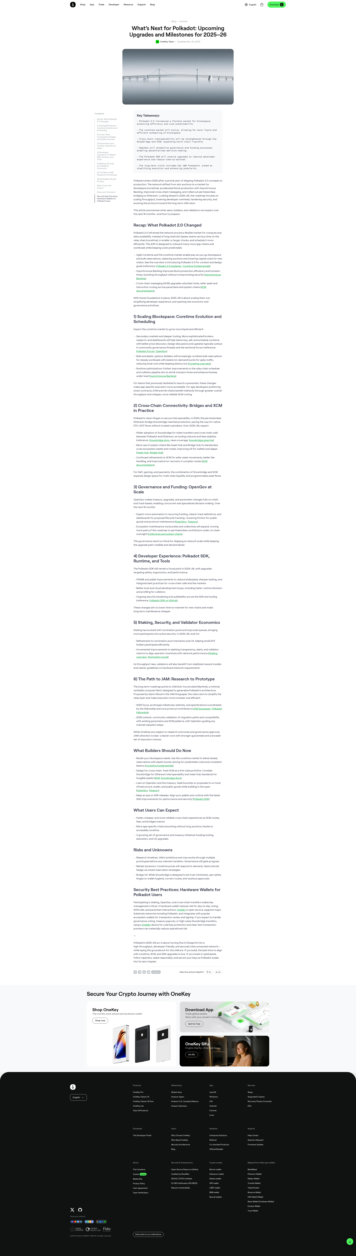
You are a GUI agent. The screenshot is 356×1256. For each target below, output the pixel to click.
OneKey (181, 909)
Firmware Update (255, 1144)
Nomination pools (158, 657)
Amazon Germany (179, 1106)
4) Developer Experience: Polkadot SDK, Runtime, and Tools (106, 156)
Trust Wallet (253, 1211)
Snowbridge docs (159, 440)
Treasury (192, 521)
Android (213, 1106)
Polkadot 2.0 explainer (168, 266)
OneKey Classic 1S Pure (143, 1101)
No (210, 972)
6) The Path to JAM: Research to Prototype (107, 173)
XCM (157, 778)
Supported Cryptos (256, 1097)
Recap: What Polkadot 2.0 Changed (107, 120)
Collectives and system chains (165, 534)
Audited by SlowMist (180, 1174)
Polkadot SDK (201, 799)
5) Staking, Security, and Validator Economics (105, 165)
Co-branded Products (219, 1144)
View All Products (140, 1110)
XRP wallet (214, 1183)
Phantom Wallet (255, 1174)
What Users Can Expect (104, 186)
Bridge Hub (156, 452)
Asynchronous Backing (162, 376)
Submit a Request (255, 1140)
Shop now (100, 1020)
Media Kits (137, 1179)
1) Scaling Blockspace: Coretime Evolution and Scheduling (107, 128)
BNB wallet (214, 1192)
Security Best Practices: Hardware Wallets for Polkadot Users (107, 198)
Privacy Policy (139, 1183)
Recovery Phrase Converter (260, 1101)
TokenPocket (253, 1188)
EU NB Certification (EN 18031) (184, 1183)
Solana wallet (215, 1178)
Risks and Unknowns (106, 192)
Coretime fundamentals (196, 266)
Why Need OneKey (179, 1140)
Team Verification (140, 1193)
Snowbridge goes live (201, 440)
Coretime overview (199, 363)
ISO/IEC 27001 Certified (181, 1178)
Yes (219, 972)
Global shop (176, 1092)
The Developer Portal (142, 1135)
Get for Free (194, 1024)
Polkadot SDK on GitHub (163, 600)
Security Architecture (180, 1144)
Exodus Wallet (254, 1206)
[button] (92, 4)
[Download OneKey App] (350, 1241)
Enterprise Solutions (218, 1135)
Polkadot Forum (145, 351)
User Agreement (140, 1188)
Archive (183, 21)
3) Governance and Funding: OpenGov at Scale (106, 145)
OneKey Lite (138, 1106)
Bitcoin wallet (215, 1169)
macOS (212, 1092)
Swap (250, 1092)
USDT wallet (214, 1188)
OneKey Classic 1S (141, 1097)
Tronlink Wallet (254, 1183)
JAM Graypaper (202, 708)
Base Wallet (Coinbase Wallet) (261, 1201)
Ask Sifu (191, 1054)
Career (136, 1174)
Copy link (156, 972)
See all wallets (215, 1197)
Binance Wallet (254, 1192)
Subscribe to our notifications (148, 1234)
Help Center (253, 1135)
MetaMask (252, 1169)
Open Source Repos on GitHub (184, 1169)
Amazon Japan (177, 1097)
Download (274, 4)
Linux (211, 1115)
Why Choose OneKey (180, 1135)
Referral (213, 1140)
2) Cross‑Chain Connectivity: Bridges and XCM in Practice (106, 136)
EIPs (249, 1106)
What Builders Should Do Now (106, 180)
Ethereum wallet (216, 1174)
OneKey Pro (138, 1092)
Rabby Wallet (253, 1178)
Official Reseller (216, 1149)
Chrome (213, 1110)
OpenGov (161, 351)
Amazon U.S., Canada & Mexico (185, 1101)
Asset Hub (143, 452)
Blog (173, 1149)
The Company (139, 1169)
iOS (210, 1101)
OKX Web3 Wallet (255, 1197)
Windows (213, 1097)
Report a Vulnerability (180, 1188)
